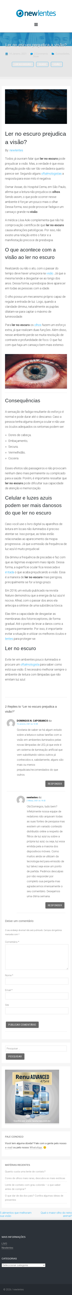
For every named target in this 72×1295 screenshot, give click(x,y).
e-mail (8, 1147)
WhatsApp (36, 1147)
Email (9, 990)
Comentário (12, 942)
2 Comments (41, 53)
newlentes (16, 150)
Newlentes (7, 1247)
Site (7, 1005)
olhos (42, 64)
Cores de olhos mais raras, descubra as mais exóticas (35, 1178)
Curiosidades (62, 53)
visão (57, 64)
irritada (9, 572)
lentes (9, 638)
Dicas (36, 56)
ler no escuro (23, 64)
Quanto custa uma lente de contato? (25, 1171)
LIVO (4, 1243)
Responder (55, 783)
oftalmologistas (51, 173)
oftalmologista (30, 664)
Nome (9, 975)
